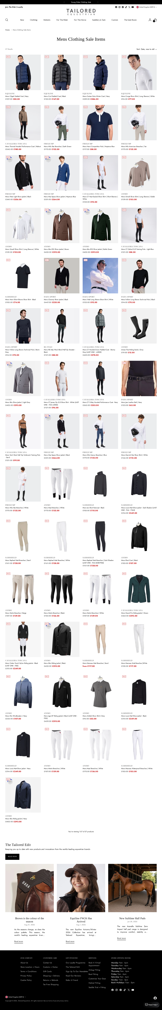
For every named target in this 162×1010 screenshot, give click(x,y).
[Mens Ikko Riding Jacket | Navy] (23, 795)
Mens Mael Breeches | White (54, 508)
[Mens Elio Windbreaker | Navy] (23, 692)
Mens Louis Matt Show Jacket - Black (133, 716)
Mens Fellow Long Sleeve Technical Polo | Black (138, 299)
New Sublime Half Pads (132, 918)
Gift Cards (47, 971)
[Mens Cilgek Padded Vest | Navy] (23, 72)
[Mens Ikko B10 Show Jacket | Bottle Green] (100, 225)
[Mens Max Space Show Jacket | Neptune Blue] (61, 172)
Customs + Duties (50, 967)
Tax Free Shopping (51, 984)
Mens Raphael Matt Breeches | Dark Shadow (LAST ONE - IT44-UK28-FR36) (98, 561)
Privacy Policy (26, 975)
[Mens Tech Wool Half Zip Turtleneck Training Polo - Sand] (23, 431)
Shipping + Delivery (51, 975)
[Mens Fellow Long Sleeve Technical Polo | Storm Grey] (23, 326)
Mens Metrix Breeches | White (93, 613)
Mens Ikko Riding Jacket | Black (55, 663)
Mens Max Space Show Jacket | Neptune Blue (60, 196)
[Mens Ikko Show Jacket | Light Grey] (23, 378)
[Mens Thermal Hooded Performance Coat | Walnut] (23, 122)
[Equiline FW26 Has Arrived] (81, 888)
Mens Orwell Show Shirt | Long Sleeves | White (22, 249)
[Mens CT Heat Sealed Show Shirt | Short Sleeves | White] (100, 172)
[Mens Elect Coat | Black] (139, 536)
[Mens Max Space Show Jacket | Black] (61, 431)
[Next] (98, 2)
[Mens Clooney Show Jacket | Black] (61, 275)
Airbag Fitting (94, 970)
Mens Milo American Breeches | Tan (134, 146)
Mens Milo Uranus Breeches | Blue (95, 455)
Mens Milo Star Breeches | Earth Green (57, 146)
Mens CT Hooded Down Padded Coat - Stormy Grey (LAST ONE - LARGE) (99, 351)
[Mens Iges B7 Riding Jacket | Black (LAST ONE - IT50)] (61, 692)
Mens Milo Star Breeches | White (16, 508)
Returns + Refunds (50, 980)
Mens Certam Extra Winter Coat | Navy (96, 96)
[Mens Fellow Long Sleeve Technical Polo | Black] (139, 275)
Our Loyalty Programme (75, 962)
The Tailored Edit (73, 967)
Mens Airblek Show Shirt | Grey (94, 716)
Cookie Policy (26, 980)
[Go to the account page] (150, 19)
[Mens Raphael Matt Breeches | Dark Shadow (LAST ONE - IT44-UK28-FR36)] (100, 536)
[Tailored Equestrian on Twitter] (129, 7)
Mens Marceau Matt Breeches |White (134, 663)
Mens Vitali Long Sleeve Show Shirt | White (98, 299)
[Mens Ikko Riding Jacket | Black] (61, 639)
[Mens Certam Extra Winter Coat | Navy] (100, 72)
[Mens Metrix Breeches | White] (100, 589)
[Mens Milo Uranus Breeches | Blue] (100, 431)
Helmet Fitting (94, 983)
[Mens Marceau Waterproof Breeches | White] (139, 744)
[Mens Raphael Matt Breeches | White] (61, 536)
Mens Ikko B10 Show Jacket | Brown (56, 249)
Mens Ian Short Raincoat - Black (93, 508)
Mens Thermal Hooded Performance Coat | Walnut (23, 146)
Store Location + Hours (30, 967)
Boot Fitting (93, 974)
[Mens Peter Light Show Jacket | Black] (23, 172)
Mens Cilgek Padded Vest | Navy (16, 96)
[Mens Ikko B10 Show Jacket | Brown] (61, 225)
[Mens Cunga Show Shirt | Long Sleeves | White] (139, 72)
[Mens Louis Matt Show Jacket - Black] (139, 692)
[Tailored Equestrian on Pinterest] (123, 7)
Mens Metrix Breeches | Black (54, 613)
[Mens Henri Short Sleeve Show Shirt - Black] (23, 275)
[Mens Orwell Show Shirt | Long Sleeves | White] (23, 225)
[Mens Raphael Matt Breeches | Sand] (23, 536)
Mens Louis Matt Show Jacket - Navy (18, 768)
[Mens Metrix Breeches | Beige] (23, 589)
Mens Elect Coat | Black (129, 560)
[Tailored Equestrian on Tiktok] (126, 7)
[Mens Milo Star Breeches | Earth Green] (61, 122)
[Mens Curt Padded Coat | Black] (61, 72)
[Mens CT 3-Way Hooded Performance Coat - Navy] (100, 378)
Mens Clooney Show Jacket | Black (56, 299)
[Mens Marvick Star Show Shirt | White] (139, 431)
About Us (24, 962)
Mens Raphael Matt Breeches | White (57, 560)
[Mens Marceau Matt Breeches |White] (139, 639)
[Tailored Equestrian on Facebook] (116, 7)
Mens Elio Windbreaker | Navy (16, 716)
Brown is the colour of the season (29, 920)
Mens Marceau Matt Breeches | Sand (95, 663)
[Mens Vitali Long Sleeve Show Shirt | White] (100, 275)
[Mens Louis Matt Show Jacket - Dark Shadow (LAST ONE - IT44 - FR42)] (139, 483)
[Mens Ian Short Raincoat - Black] (100, 483)
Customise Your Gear (97, 978)
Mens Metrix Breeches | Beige (15, 613)
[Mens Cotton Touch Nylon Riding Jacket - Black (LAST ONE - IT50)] (23, 639)
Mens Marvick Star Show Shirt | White (134, 455)
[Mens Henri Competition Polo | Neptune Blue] (100, 122)
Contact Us (47, 962)
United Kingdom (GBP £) (147, 7)
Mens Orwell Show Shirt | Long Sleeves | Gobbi (138, 196)
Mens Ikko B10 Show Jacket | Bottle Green (97, 249)
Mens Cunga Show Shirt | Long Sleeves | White (138, 96)
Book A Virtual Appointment (94, 964)
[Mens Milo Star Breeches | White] (23, 483)
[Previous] (64, 2)
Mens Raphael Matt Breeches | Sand (18, 560)
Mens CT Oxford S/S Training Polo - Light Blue (137, 249)
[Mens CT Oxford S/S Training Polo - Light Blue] (139, 225)
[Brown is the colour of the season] (29, 888)
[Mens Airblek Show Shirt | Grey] (100, 692)
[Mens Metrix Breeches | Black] (61, 589)
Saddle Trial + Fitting (97, 987)
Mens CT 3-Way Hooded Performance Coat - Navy (100, 402)
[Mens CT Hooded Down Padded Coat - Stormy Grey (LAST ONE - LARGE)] (100, 326)
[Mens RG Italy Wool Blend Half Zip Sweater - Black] (61, 326)
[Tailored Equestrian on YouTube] (132, 7)
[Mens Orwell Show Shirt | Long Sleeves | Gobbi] (139, 172)
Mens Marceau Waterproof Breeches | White (137, 768)
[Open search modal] (6, 19)
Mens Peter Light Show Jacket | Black (18, 196)
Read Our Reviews (73, 975)
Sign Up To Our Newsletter (77, 971)
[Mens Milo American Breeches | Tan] (139, 122)
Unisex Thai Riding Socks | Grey (132, 350)
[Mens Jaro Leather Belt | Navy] (139, 378)
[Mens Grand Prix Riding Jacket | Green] (139, 589)
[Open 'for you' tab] (155, 998)
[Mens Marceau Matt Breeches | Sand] (100, 639)
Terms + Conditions (28, 971)
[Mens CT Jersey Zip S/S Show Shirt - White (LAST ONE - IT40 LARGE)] (61, 378)
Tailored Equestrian (24, 1001)
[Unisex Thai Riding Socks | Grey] (139, 326)
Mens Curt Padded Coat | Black (55, 96)
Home (7, 30)
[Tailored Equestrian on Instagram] (119, 7)
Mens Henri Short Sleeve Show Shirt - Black (20, 299)
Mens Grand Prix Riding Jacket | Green (134, 613)
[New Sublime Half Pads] (132, 888)
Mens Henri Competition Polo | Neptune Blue (99, 146)
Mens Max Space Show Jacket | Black (57, 455)
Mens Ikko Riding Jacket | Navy (16, 818)
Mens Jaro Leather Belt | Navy (131, 402)
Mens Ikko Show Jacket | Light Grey (17, 402)
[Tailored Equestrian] (81, 12)
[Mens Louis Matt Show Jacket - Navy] (23, 744)
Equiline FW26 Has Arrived (81, 920)
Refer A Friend (72, 980)
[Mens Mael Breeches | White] (61, 483)
